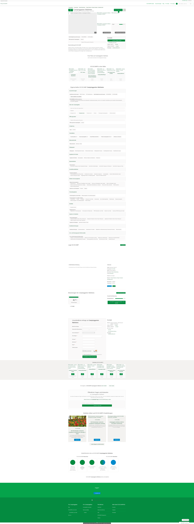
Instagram (113, 509)
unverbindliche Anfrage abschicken (89, 356)
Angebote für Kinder (73, 154)
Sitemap (99, 517)
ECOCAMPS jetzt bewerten (116, 302)
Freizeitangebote (73, 191)
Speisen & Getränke (73, 214)
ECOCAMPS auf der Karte (72, 509)
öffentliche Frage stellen (97, 405)
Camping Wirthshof (120, 73)
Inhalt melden (111, 385)
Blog (163, 3)
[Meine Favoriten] (176, 4)
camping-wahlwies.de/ (116, 47)
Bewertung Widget (86, 509)
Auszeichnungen (158, 3)
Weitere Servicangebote (74, 178)
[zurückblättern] (70, 23)
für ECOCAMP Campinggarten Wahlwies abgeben (73, 468)
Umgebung (71, 126)
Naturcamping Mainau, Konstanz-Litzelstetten (92, 76)
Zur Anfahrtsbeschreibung (112, 331)
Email (73, 344)
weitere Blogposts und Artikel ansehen (97, 444)
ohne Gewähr (104, 385)
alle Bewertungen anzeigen (120, 32)
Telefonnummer (75, 347)
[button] (82, 23)
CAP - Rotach (82, 72)
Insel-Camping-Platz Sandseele (121, 371)
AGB (98, 512)
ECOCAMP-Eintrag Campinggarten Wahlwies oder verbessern (103, 468)
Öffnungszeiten (72, 116)
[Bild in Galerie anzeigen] (104, 17)
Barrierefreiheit (72, 161)
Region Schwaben (120, 277)
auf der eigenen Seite (113, 467)
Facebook (113, 507)
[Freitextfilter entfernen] (190, 3)
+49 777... (112, 44)
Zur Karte (109, 329)
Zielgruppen (72, 147)
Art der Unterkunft (75, 332)
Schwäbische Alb (110, 279)
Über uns (69, 515)
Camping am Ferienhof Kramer (73, 371)
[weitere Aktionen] (124, 10)
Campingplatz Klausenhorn (73, 75)
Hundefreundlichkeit (73, 169)
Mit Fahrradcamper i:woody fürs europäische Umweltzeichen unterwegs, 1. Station (77, 432)
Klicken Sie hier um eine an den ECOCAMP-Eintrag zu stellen (97, 399)
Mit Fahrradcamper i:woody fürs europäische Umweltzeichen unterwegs (97, 423)
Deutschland (111, 273)
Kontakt (85, 512)
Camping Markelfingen (102, 74)
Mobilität (71, 203)
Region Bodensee (114, 277)
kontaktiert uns (97, 493)
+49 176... (112, 326)
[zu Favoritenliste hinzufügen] (70, 14)
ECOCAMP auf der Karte (112, 42)
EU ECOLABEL (77, 428)
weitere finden (82, 467)
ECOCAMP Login (184, 0)
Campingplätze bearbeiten (87, 507)
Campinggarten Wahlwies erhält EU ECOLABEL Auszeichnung (117, 423)
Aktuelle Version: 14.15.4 (106, 523)
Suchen (192, 3)
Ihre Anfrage (74, 335)
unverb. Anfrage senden (116, 40)
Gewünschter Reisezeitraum (77, 329)
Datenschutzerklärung (87, 354)
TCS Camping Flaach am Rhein (111, 73)
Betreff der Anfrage (75, 326)
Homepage (114, 512)
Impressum (99, 507)
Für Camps (172, 3)
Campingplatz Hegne (101, 369)
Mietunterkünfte (72, 140)
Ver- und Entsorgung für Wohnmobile (77, 232)
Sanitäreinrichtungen (73, 225)
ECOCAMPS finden (150, 3)
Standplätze (72, 133)
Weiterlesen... (77, 439)
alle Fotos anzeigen (107, 32)
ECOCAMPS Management (102, 515)
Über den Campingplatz (74, 104)
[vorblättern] (94, 23)
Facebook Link (81, 113)
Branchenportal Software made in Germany (89, 523)
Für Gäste (167, 3)
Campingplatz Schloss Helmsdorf (111, 371)
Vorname (73, 339)
